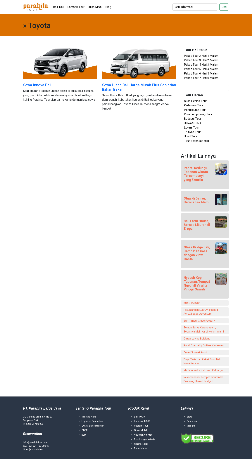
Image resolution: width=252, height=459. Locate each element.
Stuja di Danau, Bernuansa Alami (196, 200)
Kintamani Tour (193, 105)
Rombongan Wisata (144, 439)
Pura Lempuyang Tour (198, 114)
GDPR (85, 430)
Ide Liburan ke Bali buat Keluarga (203, 370)
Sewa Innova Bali (37, 85)
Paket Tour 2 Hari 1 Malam (201, 56)
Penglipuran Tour (195, 110)
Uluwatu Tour (192, 123)
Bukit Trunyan (192, 302)
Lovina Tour (191, 127)
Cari (224, 7)
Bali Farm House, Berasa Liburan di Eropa (197, 225)
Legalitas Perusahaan (93, 421)
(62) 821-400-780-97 (38, 445)
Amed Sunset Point (195, 352)
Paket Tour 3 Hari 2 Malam (201, 60)
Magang (191, 425)
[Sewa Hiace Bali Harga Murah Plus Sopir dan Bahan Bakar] (139, 62)
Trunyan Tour (192, 132)
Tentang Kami (89, 416)
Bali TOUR (139, 416)
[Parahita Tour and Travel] (36, 6)
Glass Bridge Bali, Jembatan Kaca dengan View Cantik (197, 253)
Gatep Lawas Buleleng (197, 338)
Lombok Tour (75, 7)
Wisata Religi (141, 443)
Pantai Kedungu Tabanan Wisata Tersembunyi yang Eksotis (196, 173)
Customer (192, 421)
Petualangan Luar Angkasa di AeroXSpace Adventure (201, 312)
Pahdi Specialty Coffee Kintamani (204, 345)
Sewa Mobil (140, 430)
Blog (108, 7)
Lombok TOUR (142, 421)
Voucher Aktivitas (143, 434)
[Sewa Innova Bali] (60, 62)
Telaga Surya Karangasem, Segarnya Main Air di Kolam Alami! (204, 329)
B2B (84, 434)
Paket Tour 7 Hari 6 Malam (201, 78)
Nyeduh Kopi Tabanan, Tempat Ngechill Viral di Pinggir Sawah (197, 283)
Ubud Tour (190, 136)
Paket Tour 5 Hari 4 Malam (201, 69)
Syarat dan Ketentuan (93, 425)
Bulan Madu (94, 7)
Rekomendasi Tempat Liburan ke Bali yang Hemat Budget (203, 379)
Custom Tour (141, 425)
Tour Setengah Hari (196, 141)
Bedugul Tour (192, 118)
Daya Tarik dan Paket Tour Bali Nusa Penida (202, 361)
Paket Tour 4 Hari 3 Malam (201, 64)
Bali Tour (58, 7)
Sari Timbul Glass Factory (199, 320)
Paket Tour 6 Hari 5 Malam (201, 73)
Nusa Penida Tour (195, 101)
